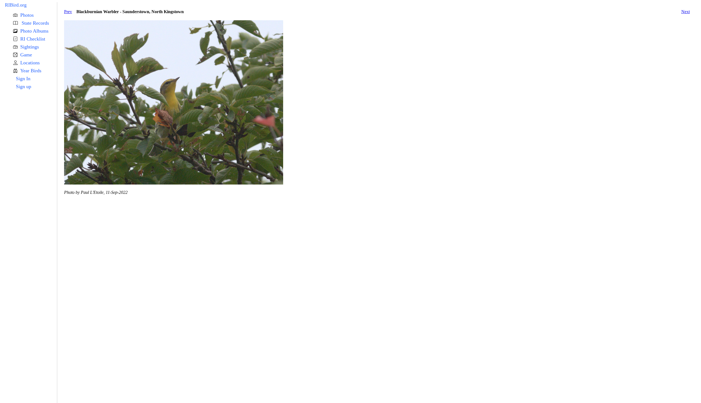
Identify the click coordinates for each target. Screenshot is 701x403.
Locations (30, 62)
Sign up (23, 86)
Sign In (23, 78)
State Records (34, 23)
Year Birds (30, 70)
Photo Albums (34, 31)
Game (26, 54)
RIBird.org (16, 5)
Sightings (29, 47)
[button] (35, 15)
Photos (27, 15)
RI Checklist (32, 39)
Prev (68, 11)
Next (685, 11)
